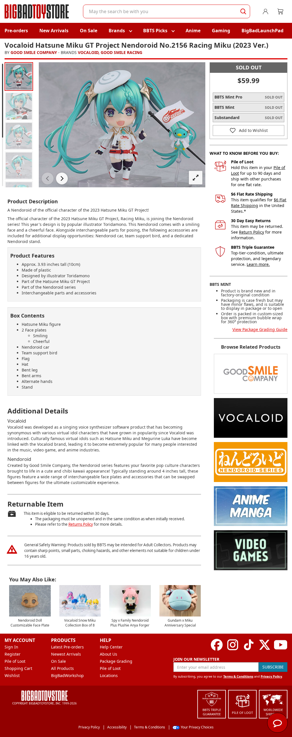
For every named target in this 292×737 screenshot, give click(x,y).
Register (13, 654)
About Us (108, 654)
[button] (48, 178)
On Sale (88, 30)
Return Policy (251, 232)
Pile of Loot (15, 661)
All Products (62, 668)
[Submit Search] (243, 11)
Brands (117, 30)
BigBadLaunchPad (262, 30)
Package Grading (116, 661)
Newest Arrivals (66, 654)
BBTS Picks (155, 30)
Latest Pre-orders (67, 647)
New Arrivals (53, 30)
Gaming (221, 30)
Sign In (11, 647)
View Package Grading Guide (259, 329)
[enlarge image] (195, 177)
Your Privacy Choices (197, 727)
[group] (19, 76)
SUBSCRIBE (273, 667)
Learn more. (258, 264)
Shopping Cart (18, 668)
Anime (193, 30)
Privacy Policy (271, 676)
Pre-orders (16, 30)
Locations (109, 675)
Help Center (111, 647)
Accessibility (117, 727)
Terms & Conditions (238, 676)
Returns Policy (80, 524)
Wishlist (12, 675)
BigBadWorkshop (67, 675)
